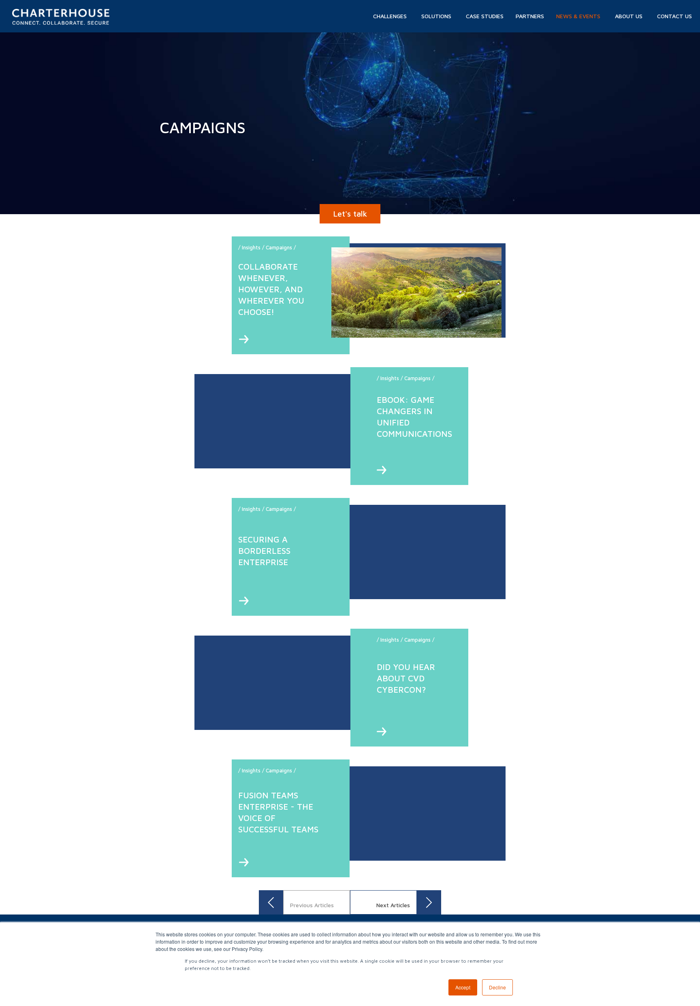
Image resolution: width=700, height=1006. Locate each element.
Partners (530, 16)
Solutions (436, 16)
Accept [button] (462, 987)
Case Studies (485, 16)
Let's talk (350, 213)
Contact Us (674, 16)
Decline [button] (497, 987)
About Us (628, 16)
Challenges (390, 16)
